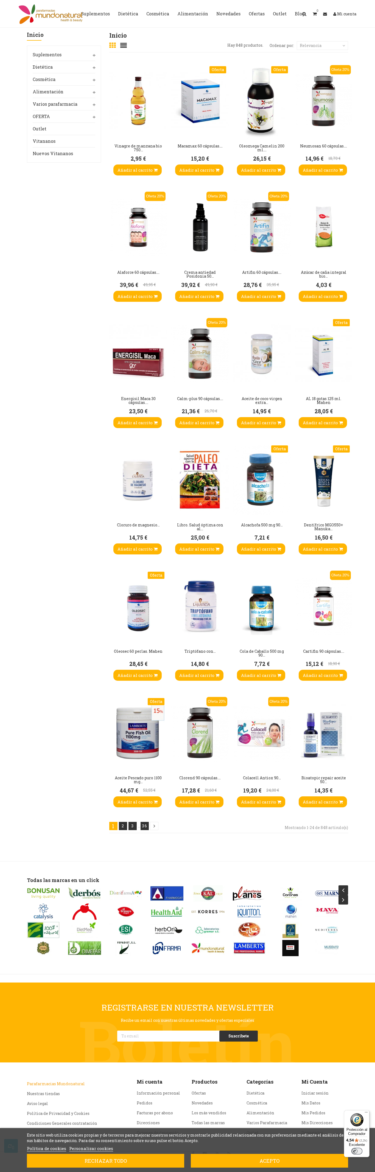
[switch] (356, 1151)
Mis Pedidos (313, 1112)
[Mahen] (249, 911)
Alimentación (48, 91)
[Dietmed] (43, 930)
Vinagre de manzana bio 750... (138, 147)
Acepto (269, 1160)
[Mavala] (290, 911)
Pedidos (144, 1103)
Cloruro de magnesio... (138, 525)
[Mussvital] (290, 948)
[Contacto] (325, 13)
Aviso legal (37, 1103)
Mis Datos (310, 1103)
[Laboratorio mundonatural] (166, 948)
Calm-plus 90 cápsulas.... (200, 398)
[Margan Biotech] (249, 948)
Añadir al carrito (135, 170)
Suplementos (47, 54)
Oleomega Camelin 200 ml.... (261, 147)
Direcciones (148, 1122)
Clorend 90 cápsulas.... (200, 777)
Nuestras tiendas (43, 1093)
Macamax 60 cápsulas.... (200, 146)
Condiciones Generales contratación (62, 1123)
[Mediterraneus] (290, 930)
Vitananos (44, 141)
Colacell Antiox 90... (262, 777)
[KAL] (166, 893)
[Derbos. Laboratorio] (43, 893)
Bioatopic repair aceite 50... (323, 779)
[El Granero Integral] (84, 911)
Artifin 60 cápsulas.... (261, 272)
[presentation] (343, 890)
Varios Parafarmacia (267, 1122)
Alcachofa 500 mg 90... (262, 525)
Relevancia (310, 45)
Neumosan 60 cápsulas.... (323, 146)
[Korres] (166, 911)
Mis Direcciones (317, 1122)
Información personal (158, 1093)
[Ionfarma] (125, 948)
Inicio (35, 35)
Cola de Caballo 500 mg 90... (262, 653)
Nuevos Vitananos (53, 153)
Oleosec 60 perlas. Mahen (138, 651)
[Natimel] (331, 911)
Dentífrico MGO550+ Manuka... (323, 526)
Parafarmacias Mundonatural (56, 1083)
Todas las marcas (208, 1122)
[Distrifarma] (84, 893)
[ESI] (84, 930)
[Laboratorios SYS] (208, 930)
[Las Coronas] (249, 893)
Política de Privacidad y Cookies (58, 1113)
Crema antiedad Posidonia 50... (200, 274)
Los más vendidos (209, 1112)
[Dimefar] (43, 948)
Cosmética (44, 79)
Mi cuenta (150, 1081)
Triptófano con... (200, 651)
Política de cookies (46, 1148)
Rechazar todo (106, 1160)
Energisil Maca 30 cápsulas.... (138, 400)
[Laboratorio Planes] (208, 893)
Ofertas (199, 1093)
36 (144, 825)
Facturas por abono (155, 1112)
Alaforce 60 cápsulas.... (138, 272)
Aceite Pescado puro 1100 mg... (138, 779)
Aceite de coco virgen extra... (262, 400)
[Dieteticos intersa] (43, 911)
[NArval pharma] (331, 893)
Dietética (43, 67)
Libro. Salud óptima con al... (200, 526)
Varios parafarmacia (55, 104)
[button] (315, 13)
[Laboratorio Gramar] (166, 930)
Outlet (39, 129)
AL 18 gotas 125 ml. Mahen (323, 400)
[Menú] (366, 1113)
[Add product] (114, 111)
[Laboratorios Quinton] (208, 911)
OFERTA (41, 116)
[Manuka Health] (249, 930)
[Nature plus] (331, 948)
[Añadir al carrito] (114, 127)
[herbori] (125, 930)
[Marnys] (290, 893)
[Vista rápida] (114, 94)
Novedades (202, 1103)
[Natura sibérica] (331, 930)
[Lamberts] (208, 948)
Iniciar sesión (315, 1093)
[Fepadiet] (84, 948)
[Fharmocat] (125, 893)
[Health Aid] (125, 911)
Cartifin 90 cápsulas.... (323, 651)
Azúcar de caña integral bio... (323, 274)
